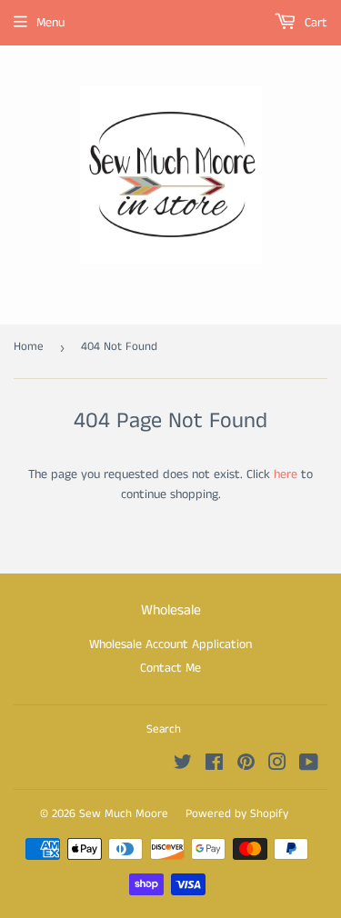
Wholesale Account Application (170, 644)
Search (163, 729)
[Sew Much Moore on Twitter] (183, 765)
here (285, 474)
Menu (50, 23)
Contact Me (170, 668)
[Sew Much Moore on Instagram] (277, 765)
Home (29, 346)
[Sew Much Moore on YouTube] (308, 765)
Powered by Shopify (237, 814)
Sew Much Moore (123, 814)
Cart (314, 23)
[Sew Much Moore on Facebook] (214, 765)
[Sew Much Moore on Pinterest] (246, 765)
